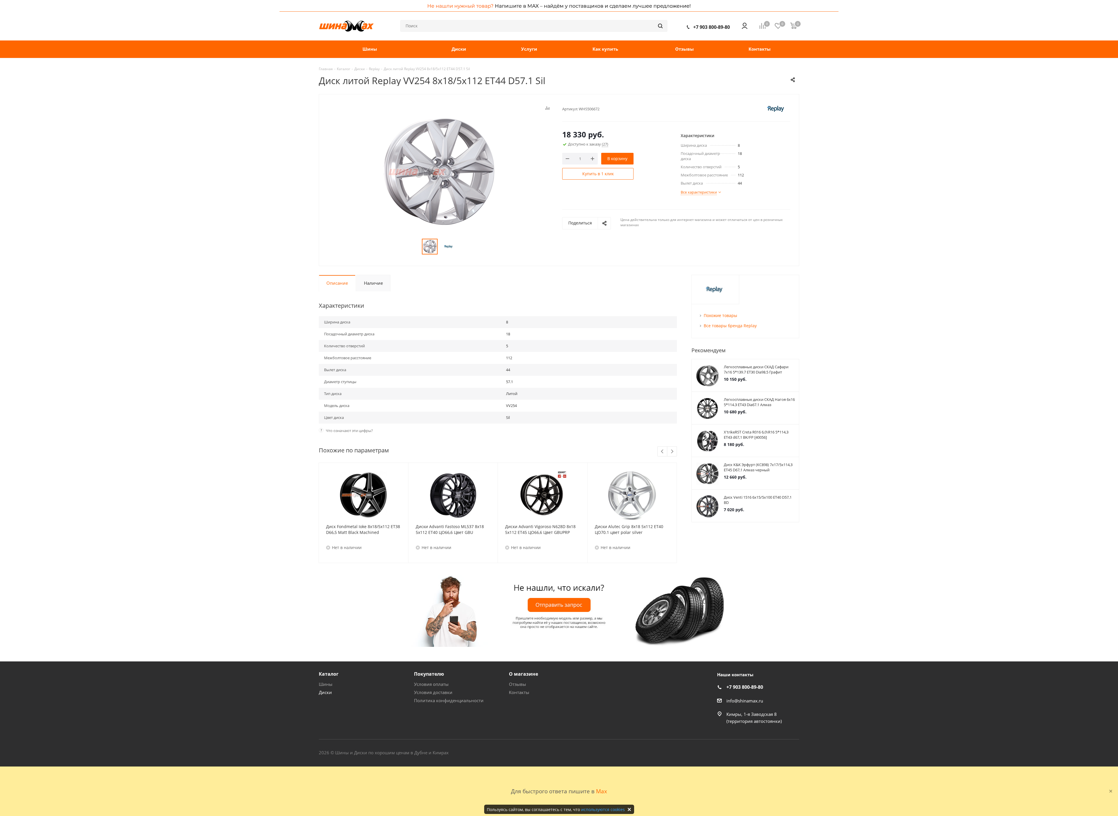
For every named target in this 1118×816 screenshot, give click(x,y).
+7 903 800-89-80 (711, 27)
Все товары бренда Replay (730, 325)
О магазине (523, 674)
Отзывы (517, 684)
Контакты (519, 692)
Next (672, 452)
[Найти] (660, 26)
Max (601, 791)
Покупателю (429, 674)
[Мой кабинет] (745, 25)
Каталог (329, 674)
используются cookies (603, 809)
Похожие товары (720, 315)
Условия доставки (433, 692)
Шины (325, 684)
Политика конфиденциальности (449, 700)
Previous (662, 452)
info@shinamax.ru (744, 701)
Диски (325, 692)
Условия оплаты (431, 684)
